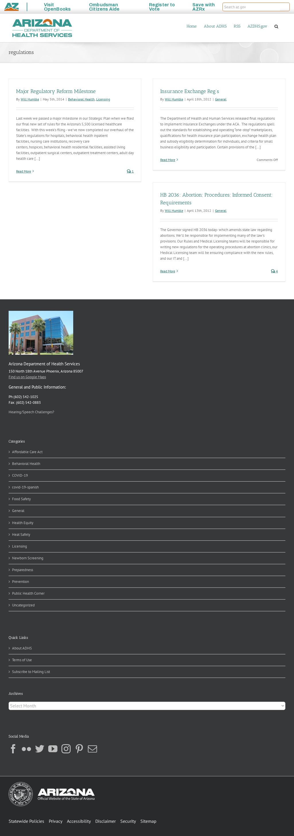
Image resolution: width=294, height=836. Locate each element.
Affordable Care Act (27, 451)
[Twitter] (39, 748)
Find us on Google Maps (27, 377)
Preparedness (22, 569)
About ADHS (22, 648)
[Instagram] (66, 748)
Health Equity (22, 522)
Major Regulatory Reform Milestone (56, 91)
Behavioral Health (81, 99)
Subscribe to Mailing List (31, 671)
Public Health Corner (28, 593)
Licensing (103, 99)
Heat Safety (21, 534)
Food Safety (21, 498)
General (221, 99)
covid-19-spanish (25, 487)
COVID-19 (20, 475)
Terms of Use (22, 659)
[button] (285, 7)
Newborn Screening (27, 558)
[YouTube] (52, 748)
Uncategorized (23, 605)
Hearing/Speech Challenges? (31, 412)
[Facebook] (13, 748)
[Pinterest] (79, 748)
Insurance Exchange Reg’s (189, 91)
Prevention (20, 581)
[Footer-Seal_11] (52, 783)
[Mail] (92, 748)
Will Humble (30, 99)
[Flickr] (26, 748)
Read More (23, 171)
